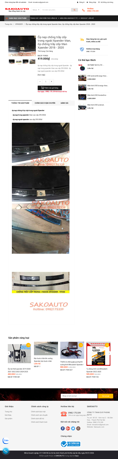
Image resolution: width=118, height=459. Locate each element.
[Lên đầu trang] (113, 452)
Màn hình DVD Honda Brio (96, 95)
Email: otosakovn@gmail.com (38, 2)
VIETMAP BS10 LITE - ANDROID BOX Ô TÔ (95, 65)
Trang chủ (8, 412)
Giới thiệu (8, 415)
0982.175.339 (93, 11)
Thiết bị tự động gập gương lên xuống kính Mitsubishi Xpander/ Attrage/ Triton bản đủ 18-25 (72, 364)
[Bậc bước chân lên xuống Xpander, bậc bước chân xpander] (46, 348)
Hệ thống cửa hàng (107, 2)
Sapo (77, 456)
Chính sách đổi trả (37, 418)
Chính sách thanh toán (39, 422)
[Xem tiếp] (41, 75)
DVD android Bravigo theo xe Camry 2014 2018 (98, 76)
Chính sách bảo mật (38, 412)
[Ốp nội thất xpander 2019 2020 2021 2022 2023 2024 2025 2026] (20, 354)
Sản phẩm (8, 418)
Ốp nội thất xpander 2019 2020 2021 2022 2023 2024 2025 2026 (19, 371)
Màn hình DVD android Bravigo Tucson (95, 105)
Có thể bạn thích (87, 60)
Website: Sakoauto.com (95, 427)
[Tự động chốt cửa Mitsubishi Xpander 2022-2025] (98, 354)
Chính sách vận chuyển (39, 415)
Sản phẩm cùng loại (18, 337)
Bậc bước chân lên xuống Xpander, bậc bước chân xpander (43, 361)
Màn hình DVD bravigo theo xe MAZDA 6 (97, 86)
